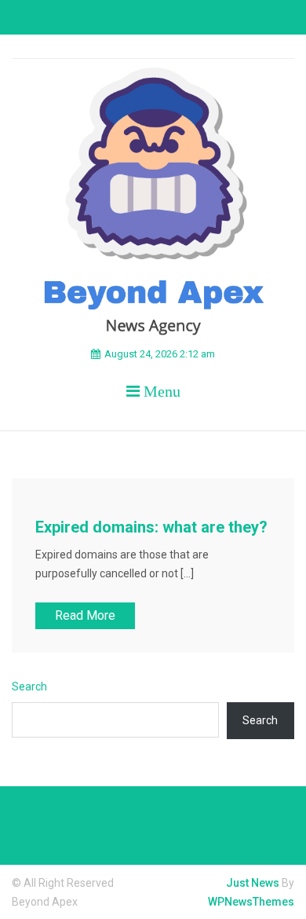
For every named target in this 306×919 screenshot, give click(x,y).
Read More (85, 615)
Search (29, 686)
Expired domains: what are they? (151, 527)
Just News (252, 883)
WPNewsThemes (251, 901)
